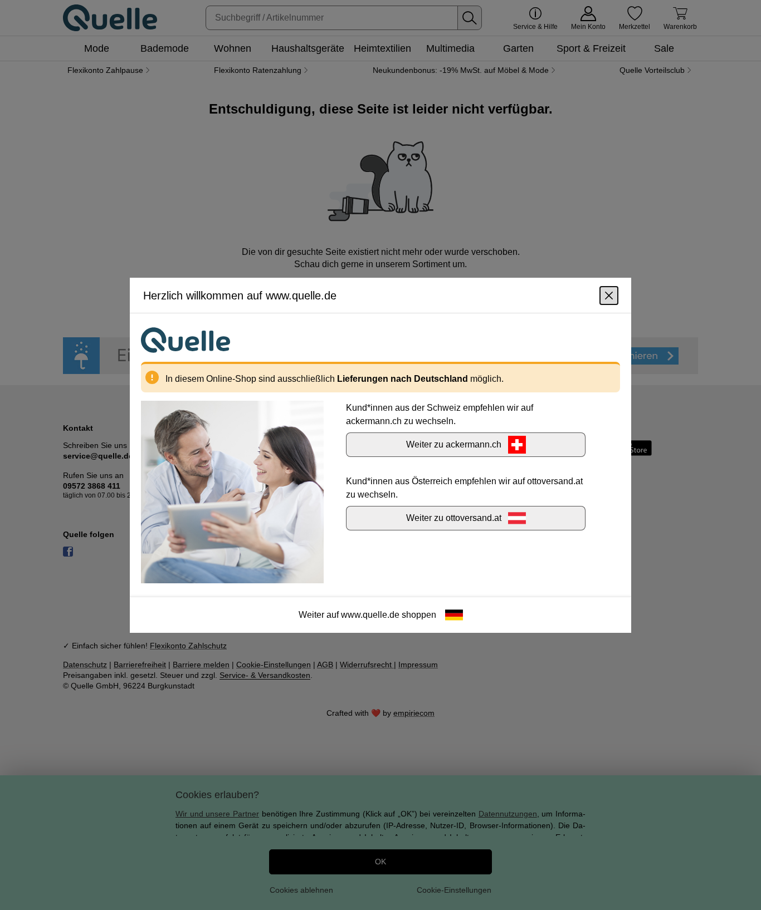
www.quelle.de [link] (370, 614)
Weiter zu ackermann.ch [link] (453, 444)
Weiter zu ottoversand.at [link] (453, 517)
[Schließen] (609, 295)
